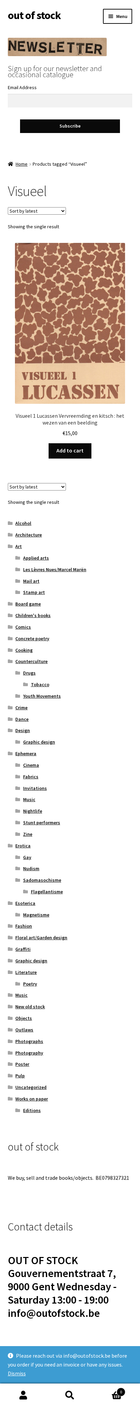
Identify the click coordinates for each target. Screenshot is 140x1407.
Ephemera (25, 753)
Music (29, 799)
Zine (27, 834)
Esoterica (25, 903)
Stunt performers (41, 823)
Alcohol (23, 523)
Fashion (23, 926)
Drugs (29, 673)
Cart (107, 1389)
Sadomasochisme (42, 880)
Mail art (31, 581)
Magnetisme (36, 915)
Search (70, 1395)
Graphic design (39, 742)
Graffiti (23, 949)
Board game (28, 604)
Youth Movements (42, 696)
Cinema (31, 765)
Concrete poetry (32, 638)
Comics (23, 627)
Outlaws (24, 1030)
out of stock (34, 15)
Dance (22, 719)
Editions (32, 1110)
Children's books (33, 615)
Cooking (24, 650)
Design (22, 730)
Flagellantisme (47, 892)
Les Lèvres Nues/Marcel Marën (54, 569)
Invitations (35, 788)
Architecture (28, 535)
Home (22, 164)
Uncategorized (31, 1087)
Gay (27, 857)
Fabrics (30, 777)
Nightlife (32, 811)
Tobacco (40, 684)
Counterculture (31, 661)
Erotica (23, 846)
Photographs (29, 1041)
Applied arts (36, 558)
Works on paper (31, 1099)
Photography (29, 1053)
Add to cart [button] (70, 450)
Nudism (31, 868)
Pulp (20, 1076)
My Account (23, 1395)
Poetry (30, 984)
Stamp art (34, 592)
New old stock (30, 1007)
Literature (26, 972)
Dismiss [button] (17, 1373)
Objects (23, 1018)
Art (18, 546)
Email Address (22, 87)
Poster (22, 1064)
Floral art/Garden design (41, 937)
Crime (21, 708)
